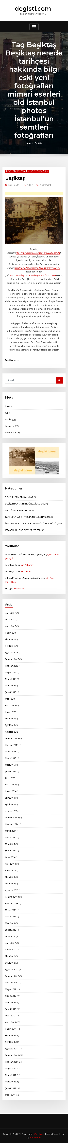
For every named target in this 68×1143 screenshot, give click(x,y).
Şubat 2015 (10, 771)
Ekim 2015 (10, 718)
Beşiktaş (39, 143)
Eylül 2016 (10, 645)
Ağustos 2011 (11, 1048)
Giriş (7, 412)
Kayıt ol (8, 406)
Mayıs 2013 (10, 909)
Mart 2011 (10, 1081)
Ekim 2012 (10, 956)
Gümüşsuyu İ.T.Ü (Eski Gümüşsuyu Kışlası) (26, 554)
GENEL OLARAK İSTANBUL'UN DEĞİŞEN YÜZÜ (27, 171)
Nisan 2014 (10, 837)
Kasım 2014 (10, 791)
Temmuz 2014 (12, 817)
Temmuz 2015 (12, 738)
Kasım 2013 (10, 870)
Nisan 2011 (10, 1075)
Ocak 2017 (10, 619)
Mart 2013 (10, 923)
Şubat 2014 (10, 850)
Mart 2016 (10, 685)
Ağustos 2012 (11, 969)
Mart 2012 (10, 1002)
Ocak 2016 (10, 698)
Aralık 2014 (10, 784)
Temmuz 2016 (12, 659)
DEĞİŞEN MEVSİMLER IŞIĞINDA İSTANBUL (25, 503)
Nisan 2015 (10, 758)
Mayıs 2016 (10, 672)
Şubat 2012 (10, 1009)
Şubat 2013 (10, 929)
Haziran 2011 (11, 1061)
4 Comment (45, 185)
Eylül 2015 (10, 725)
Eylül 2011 (10, 1042)
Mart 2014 (10, 843)
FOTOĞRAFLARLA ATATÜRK (18, 510)
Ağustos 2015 (11, 731)
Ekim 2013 (10, 876)
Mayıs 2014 (10, 830)
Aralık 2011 (10, 1022)
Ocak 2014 (10, 857)
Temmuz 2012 (12, 976)
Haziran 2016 (11, 665)
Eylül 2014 (10, 804)
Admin (30, 185)
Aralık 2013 (10, 863)
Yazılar (10, 419)
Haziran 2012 (11, 982)
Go (59, 380)
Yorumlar (12, 425)
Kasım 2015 (10, 711)
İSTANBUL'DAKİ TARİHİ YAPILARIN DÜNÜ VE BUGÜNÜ (30, 523)
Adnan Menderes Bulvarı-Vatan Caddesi (25, 578)
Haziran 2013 (11, 903)
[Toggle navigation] (34, 26)
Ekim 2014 (10, 797)
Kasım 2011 (10, 1028)
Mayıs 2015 (10, 751)
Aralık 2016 (10, 626)
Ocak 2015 (10, 777)
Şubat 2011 (10, 1088)
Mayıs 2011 (10, 1068)
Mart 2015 (10, 764)
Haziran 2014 (11, 824)
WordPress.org (12, 432)
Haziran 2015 (11, 744)
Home (28, 143)
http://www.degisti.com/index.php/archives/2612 (37, 267)
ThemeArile (35, 1137)
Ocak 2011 (10, 1094)
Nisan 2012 (10, 995)
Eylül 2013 (10, 883)
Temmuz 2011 (12, 1055)
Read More (10, 360)
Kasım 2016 (10, 632)
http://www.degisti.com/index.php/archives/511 (38, 252)
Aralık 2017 (10, 612)
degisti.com (33, 8)
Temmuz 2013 (12, 896)
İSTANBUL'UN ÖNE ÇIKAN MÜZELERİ (22, 530)
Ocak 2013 (10, 936)
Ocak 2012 (10, 1015)
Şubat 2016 (10, 692)
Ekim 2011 (10, 1035)
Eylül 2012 (10, 962)
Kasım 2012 (10, 949)
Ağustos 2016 (11, 652)
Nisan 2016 (10, 678)
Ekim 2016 (10, 639)
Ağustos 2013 (11, 890)
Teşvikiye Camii (12, 564)
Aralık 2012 (10, 942)
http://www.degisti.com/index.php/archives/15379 (33, 275)
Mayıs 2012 (10, 989)
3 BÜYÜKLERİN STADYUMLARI (19, 497)
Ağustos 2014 (11, 810)
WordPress (39, 1134)
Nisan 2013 (10, 916)
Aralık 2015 (10, 705)
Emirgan (9, 588)
